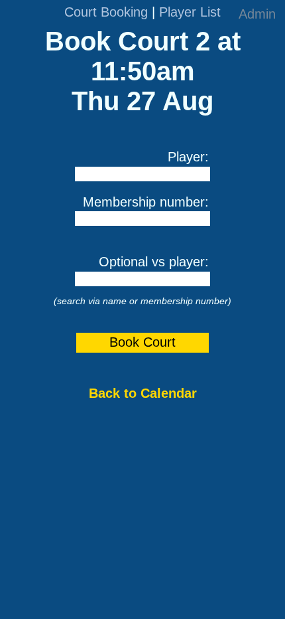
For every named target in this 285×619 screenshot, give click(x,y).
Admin (257, 14)
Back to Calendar (143, 393)
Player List (190, 12)
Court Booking (106, 12)
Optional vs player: (154, 261)
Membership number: (146, 202)
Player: (188, 156)
